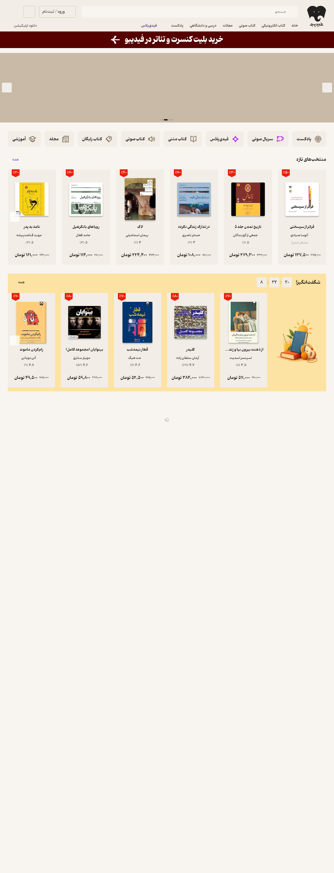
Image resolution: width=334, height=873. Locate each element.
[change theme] (14, 12)
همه (15, 159)
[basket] (29, 12)
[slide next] (7, 88)
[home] (316, 16)
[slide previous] (327, 88)
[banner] (167, 39)
